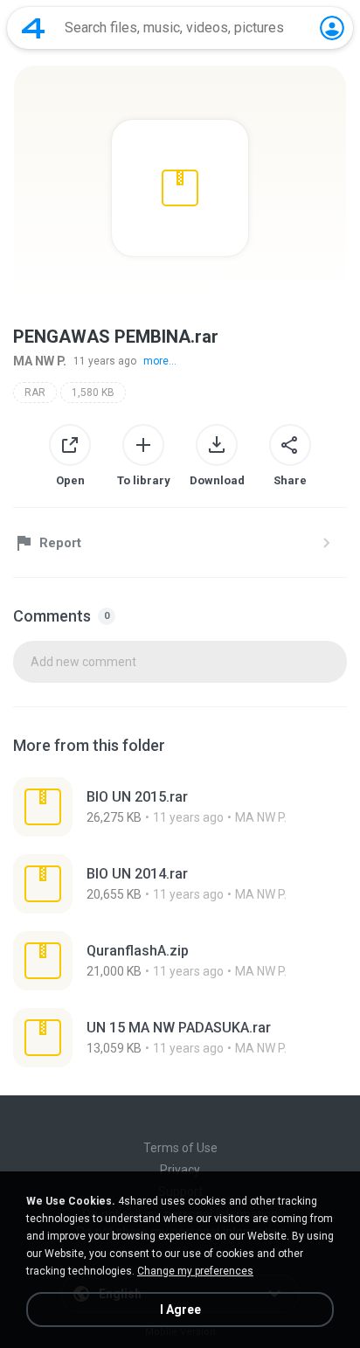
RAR (34, 392)
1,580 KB (93, 392)
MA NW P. (39, 361)
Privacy (180, 1170)
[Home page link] (33, 28)
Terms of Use (180, 1148)
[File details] (180, 807)
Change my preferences (195, 1271)
